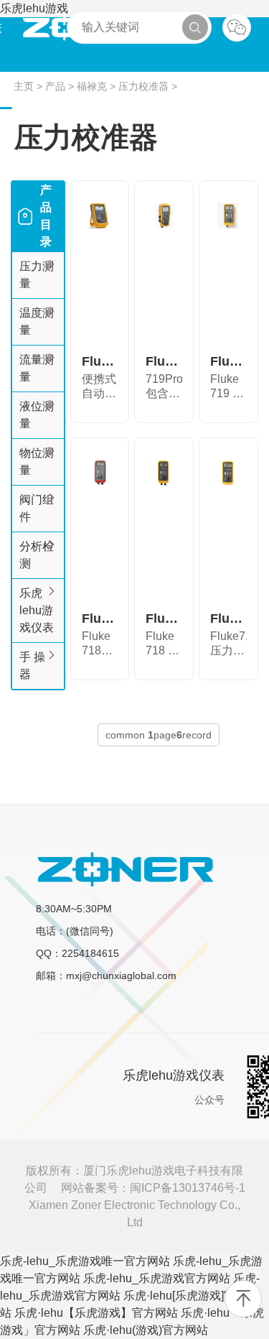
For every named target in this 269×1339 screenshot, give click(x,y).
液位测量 (36, 415)
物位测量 (36, 461)
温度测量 (36, 321)
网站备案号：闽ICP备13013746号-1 (153, 1188)
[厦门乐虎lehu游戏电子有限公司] (125, 869)
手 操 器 (32, 665)
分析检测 (36, 555)
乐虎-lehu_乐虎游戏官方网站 (156, 1278)
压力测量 (36, 274)
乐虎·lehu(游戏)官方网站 (145, 1330)
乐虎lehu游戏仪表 (36, 610)
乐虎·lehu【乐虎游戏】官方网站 (96, 1313)
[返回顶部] (243, 1298)
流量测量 (36, 368)
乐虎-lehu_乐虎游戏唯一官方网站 (85, 1261)
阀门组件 (36, 508)
